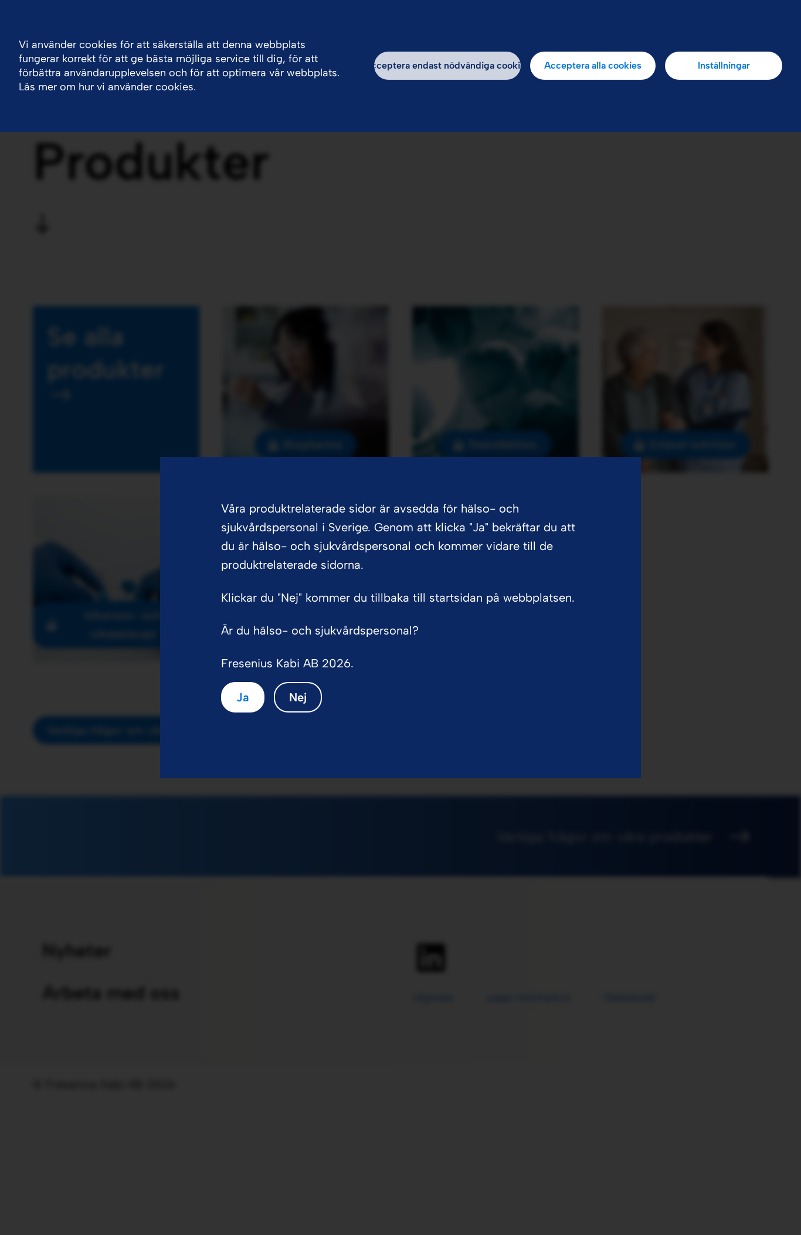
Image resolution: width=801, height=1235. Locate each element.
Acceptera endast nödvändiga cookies (447, 65)
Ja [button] (242, 697)
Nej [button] (298, 697)
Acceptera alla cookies (593, 65)
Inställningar (724, 65)
